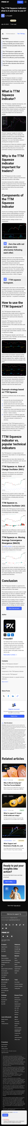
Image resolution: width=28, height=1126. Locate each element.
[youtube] (16, 924)
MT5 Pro (3, 992)
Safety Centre (17, 1039)
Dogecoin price (18, 1003)
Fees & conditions (5, 958)
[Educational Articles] (3, 34)
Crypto (5, 765)
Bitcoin (5, 780)
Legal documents (4, 1052)
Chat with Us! (17, 905)
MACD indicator (8, 546)
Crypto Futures (4, 947)
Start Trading (8, 881)
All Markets (17, 970)
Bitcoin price (17, 997)
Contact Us (17, 1035)
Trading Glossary (4, 1023)
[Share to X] (4, 696)
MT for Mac (3, 986)
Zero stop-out (4, 975)
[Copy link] (17, 696)
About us (16, 1019)
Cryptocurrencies (18, 966)
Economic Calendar (18, 986)
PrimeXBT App (17, 949)
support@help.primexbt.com (14, 919)
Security (3, 964)
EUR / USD (17, 1008)
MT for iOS (3, 984)
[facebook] (9, 924)
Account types (4, 970)
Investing (11, 796)
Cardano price (17, 1006)
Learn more (15, 1112)
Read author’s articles (9, 654)
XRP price (16, 1001)
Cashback (3, 977)
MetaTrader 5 (17, 951)
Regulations (17, 1023)
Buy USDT (3, 1001)
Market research (4, 1019)
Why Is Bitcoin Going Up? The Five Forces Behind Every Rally (12, 785)
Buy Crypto (3, 951)
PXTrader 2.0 (17, 947)
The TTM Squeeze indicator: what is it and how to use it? (21, 33)
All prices (16, 1014)
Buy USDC (3, 1003)
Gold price (17, 1012)
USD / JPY (17, 1010)
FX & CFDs (3, 949)
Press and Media (18, 1027)
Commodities (17, 962)
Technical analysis (10, 33)
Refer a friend (4, 1046)
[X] (2, 924)
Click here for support (13, 914)
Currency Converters (19, 984)
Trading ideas (17, 988)
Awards (16, 1025)
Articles (3, 1021)
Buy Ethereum (4, 999)
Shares (16, 964)
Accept (5, 1115)
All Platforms (17, 953)
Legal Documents (18, 1037)
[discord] (6, 928)
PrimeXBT (9, 16)
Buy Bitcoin (3, 997)
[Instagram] (6, 924)
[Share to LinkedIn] (13, 696)
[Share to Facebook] (8, 696)
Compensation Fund (5, 962)
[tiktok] (20, 924)
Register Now (14, 716)
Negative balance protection (7, 968)
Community (17, 1021)
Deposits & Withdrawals (6, 960)
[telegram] (23, 924)
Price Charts (17, 982)
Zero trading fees (4, 972)
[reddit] (2, 928)
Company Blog (17, 1033)
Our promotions (4, 1044)
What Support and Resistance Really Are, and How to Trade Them (13, 846)
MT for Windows (4, 988)
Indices (16, 960)
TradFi (16, 972)
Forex (16, 958)
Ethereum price (18, 999)
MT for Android (4, 982)
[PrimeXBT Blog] (7, 932)
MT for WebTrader (4, 990)
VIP (2, 966)
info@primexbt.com (14, 917)
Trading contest (4, 1048)
